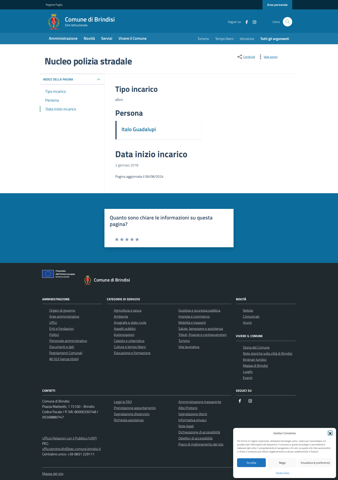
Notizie (248, 310)
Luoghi (248, 371)
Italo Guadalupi (138, 129)
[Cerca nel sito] (287, 21)
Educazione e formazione (132, 352)
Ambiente (121, 316)
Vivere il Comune (133, 38)
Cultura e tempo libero (130, 346)
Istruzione (247, 38)
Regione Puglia (54, 5)
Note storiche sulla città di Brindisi (267, 353)
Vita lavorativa (188, 346)
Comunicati (251, 316)
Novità (89, 38)
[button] (330, 433)
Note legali (186, 426)
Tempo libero (224, 38)
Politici (54, 334)
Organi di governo (62, 310)
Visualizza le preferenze (315, 462)
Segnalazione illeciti (192, 414)
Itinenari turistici (255, 359)
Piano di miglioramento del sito (200, 444)
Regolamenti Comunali (65, 352)
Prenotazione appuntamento (135, 408)
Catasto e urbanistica (129, 340)
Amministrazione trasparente (199, 401)
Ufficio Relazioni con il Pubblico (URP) (69, 438)
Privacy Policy (282, 473)
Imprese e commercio (194, 316)
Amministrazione (63, 38)
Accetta (251, 462)
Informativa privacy (192, 420)
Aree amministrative (64, 316)
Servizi (106, 38)
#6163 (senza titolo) (64, 359)
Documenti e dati (61, 346)
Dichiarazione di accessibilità (199, 432)
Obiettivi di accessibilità (195, 438)
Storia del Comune (256, 347)
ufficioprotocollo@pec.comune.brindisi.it (71, 448)
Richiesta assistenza (129, 420)
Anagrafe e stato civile (130, 322)
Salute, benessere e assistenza (200, 328)
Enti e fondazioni (61, 328)
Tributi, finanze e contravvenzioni (202, 334)
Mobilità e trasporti (192, 322)
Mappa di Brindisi (255, 365)
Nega (282, 462)
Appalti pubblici (125, 328)
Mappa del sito (52, 473)
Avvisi (247, 322)
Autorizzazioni (124, 334)
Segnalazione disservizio (131, 414)
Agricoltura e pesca (127, 310)
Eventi (247, 377)
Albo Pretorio (187, 408)
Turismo (203, 38)
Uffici (53, 322)
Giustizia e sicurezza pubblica (199, 310)
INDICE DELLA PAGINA (58, 79)
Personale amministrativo (68, 340)
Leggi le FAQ (123, 401)
